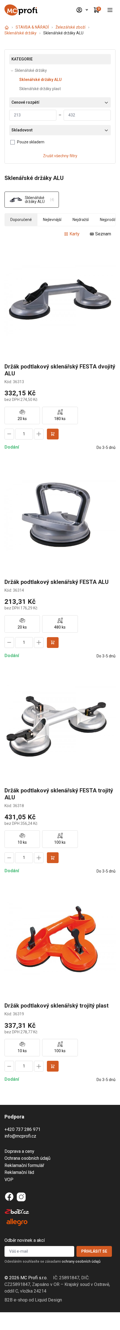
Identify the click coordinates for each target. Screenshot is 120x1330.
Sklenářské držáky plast (40, 89)
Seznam (103, 233)
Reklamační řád (19, 1172)
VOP (8, 1179)
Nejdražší (81, 219)
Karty (74, 233)
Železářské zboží (70, 27)
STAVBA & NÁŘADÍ (32, 27)
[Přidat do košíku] (53, 434)
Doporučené (21, 219)
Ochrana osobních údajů (27, 1158)
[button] (110, 10)
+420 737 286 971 (22, 1129)
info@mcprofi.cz (20, 1136)
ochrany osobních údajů (81, 1261)
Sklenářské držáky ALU (40, 79)
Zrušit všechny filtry (60, 156)
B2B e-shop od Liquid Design (33, 1300)
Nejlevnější (52, 219)
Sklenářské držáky (20, 33)
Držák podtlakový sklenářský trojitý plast (56, 1005)
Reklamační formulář (24, 1165)
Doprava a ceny (19, 1151)
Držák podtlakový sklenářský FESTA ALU (56, 582)
